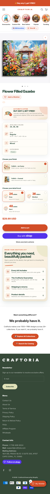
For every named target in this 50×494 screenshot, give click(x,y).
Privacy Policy (8, 412)
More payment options (25, 242)
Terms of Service (9, 408)
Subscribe (10, 387)
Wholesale (6, 433)
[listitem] (6, 19)
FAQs (4, 425)
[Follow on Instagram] (10, 470)
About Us (6, 404)
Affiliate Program (9, 429)
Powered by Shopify (31, 477)
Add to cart (25, 228)
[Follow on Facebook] (3, 470)
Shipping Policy (8, 416)
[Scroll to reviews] (3, 102)
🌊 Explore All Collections (25, 336)
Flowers (13, 152)
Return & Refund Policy (11, 421)
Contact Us (6, 400)
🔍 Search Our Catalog (25, 344)
